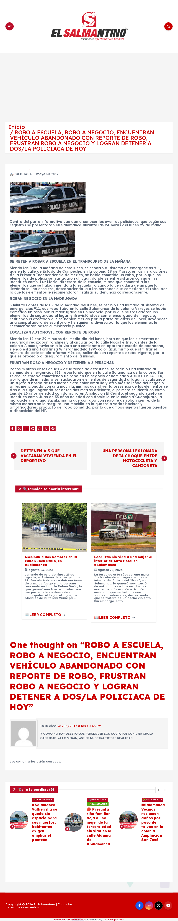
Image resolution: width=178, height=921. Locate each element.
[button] (158, 790)
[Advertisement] (89, 85)
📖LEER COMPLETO (43, 614)
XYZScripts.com (114, 919)
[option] (34, 822)
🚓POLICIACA (20, 174)
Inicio (16, 126)
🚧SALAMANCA (43, 799)
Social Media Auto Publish (70, 919)
